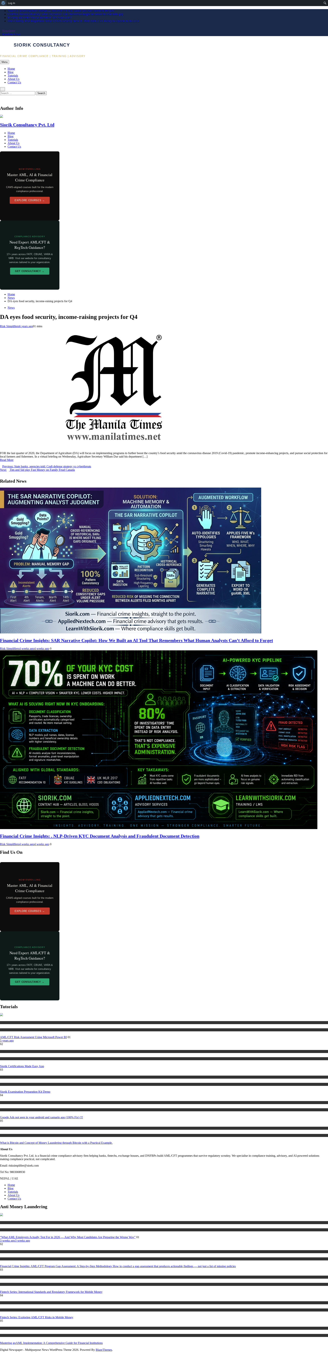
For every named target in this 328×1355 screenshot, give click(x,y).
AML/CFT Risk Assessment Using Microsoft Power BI (33, 1037)
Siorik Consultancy (42, 44)
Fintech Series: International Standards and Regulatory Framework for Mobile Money (51, 1291)
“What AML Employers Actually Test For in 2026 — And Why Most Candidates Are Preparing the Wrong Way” (68, 1237)
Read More (6, 460)
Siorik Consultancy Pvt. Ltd (27, 124)
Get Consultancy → (29, 271)
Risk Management (9, 1022)
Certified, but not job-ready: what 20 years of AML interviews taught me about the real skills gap (65, 14)
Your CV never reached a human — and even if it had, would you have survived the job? (61, 10)
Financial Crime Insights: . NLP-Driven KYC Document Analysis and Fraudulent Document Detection (99, 836)
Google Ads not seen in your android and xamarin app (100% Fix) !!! (41, 1117)
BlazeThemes (104, 1349)
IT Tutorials (6, 1102)
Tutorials (13, 75)
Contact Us (14, 82)
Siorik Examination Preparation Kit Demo (25, 1091)
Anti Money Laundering (13, 1222)
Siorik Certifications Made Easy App (22, 1066)
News (11, 307)
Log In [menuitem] (11, 3)
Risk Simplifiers (9, 326)
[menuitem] (3, 3)
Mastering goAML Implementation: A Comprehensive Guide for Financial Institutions (51, 1343)
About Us (13, 79)
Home (11, 68)
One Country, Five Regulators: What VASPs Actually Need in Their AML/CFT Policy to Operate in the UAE (74, 21)
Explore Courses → (30, 200)
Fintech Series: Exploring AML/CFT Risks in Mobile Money (36, 1317)
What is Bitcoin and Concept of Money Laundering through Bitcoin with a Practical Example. (56, 1142)
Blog (10, 72)
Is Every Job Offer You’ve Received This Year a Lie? (39, 17)
